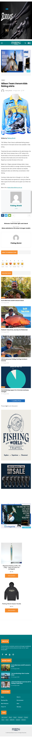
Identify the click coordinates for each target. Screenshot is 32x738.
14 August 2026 (5, 395)
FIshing (26, 719)
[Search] (25, 45)
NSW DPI (12, 721)
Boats (10, 719)
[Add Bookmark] (29, 216)
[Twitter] (6, 656)
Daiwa (15, 719)
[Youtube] (9, 656)
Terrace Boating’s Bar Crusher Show (20, 675)
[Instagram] (13, 656)
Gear (18, 705)
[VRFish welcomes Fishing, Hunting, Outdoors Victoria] (16, 348)
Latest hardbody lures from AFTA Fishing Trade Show (21, 684)
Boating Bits (4, 702)
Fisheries (20, 719)
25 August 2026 (5, 333)
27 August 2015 (16, 92)
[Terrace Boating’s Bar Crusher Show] (5, 677)
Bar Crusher (4, 719)
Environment (20, 702)
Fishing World (8, 92)
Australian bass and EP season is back (12, 302)
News (3, 81)
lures (7, 721)
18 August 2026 (5, 364)
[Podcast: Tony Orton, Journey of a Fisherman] (16, 318)
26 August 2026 (5, 304)
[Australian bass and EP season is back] (16, 289)
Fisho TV (3, 708)
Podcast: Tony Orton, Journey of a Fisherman (14, 331)
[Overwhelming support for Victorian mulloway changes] (16, 379)
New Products (4, 705)
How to (18, 698)
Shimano (23, 721)
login (6, 407)
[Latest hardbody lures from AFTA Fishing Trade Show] (5, 686)
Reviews (19, 708)
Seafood (18, 721)
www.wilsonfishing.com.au (15, 189)
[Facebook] (2, 656)
